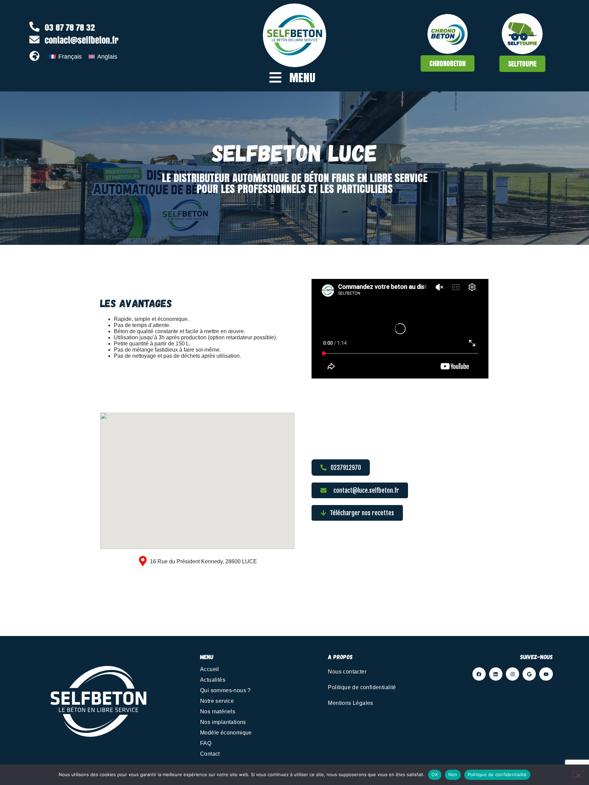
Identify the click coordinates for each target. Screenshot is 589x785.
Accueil (209, 669)
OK (435, 774)
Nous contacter (347, 672)
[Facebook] (479, 674)
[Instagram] (512, 674)
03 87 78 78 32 (70, 27)
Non (452, 774)
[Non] (578, 774)
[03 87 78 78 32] (34, 26)
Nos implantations (223, 722)
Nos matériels (217, 711)
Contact (210, 754)
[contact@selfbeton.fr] (34, 39)
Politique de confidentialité (362, 687)
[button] (357, 513)
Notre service (217, 701)
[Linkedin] (495, 674)
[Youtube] (546, 674)
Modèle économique (226, 733)
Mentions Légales (350, 703)
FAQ (205, 743)
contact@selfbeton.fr (82, 40)
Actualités (212, 680)
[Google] (529, 674)
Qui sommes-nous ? (225, 690)
